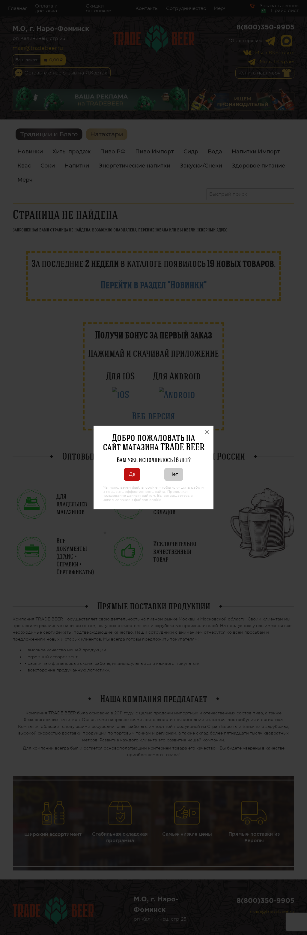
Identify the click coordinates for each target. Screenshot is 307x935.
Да (132, 474)
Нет (173, 474)
